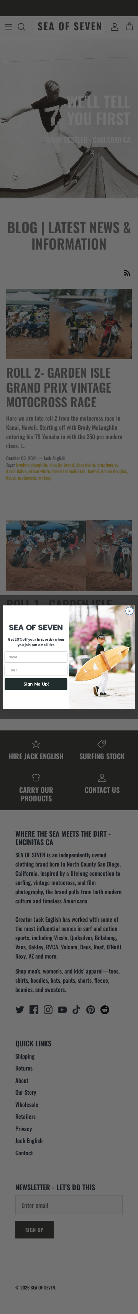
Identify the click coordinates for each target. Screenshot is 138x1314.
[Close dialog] (129, 611)
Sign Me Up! (36, 684)
